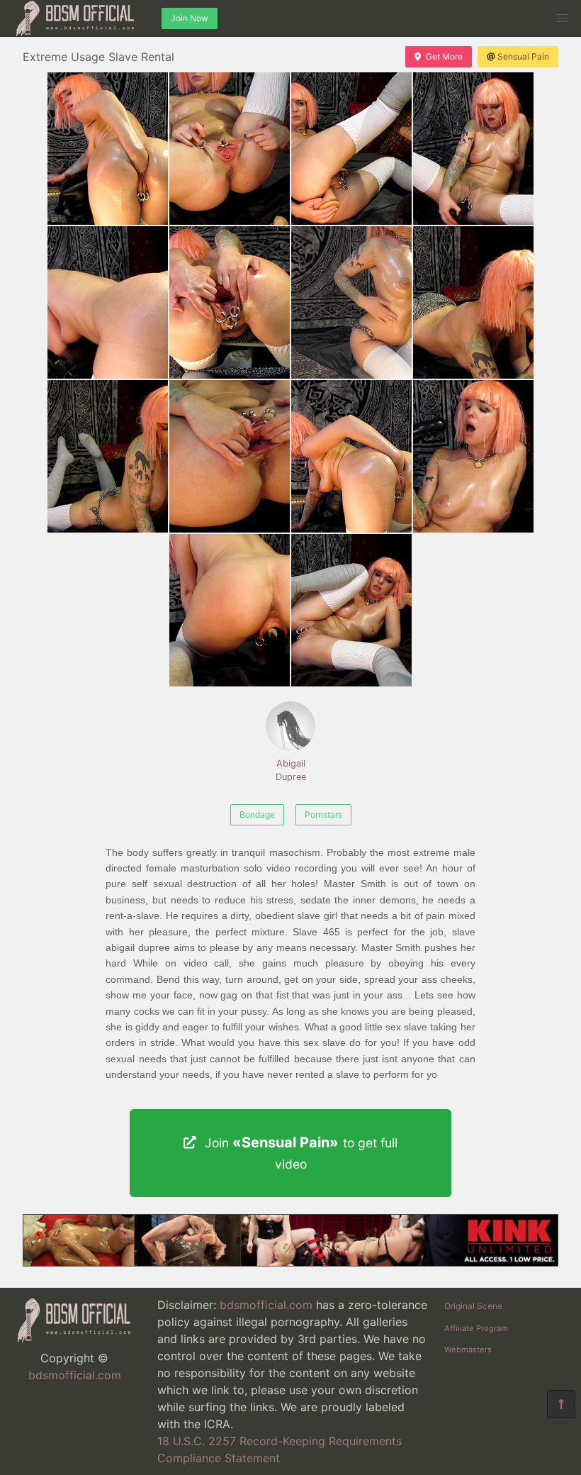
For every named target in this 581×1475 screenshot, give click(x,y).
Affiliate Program (476, 1328)
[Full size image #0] (107, 148)
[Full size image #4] (107, 302)
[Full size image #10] (351, 456)
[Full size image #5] (229, 302)
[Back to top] (561, 1404)
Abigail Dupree (291, 770)
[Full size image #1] (229, 148)
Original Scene (473, 1306)
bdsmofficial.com (74, 1375)
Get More (444, 56)
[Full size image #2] (351, 148)
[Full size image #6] (351, 302)
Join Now (189, 18)
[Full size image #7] (473, 302)
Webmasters (468, 1349)
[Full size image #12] (229, 610)
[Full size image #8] (107, 456)
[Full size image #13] (351, 610)
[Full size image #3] (473, 148)
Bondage (257, 814)
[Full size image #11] (473, 456)
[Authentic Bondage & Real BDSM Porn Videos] (290, 1262)
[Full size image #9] (229, 456)
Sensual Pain (523, 56)
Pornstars (323, 814)
